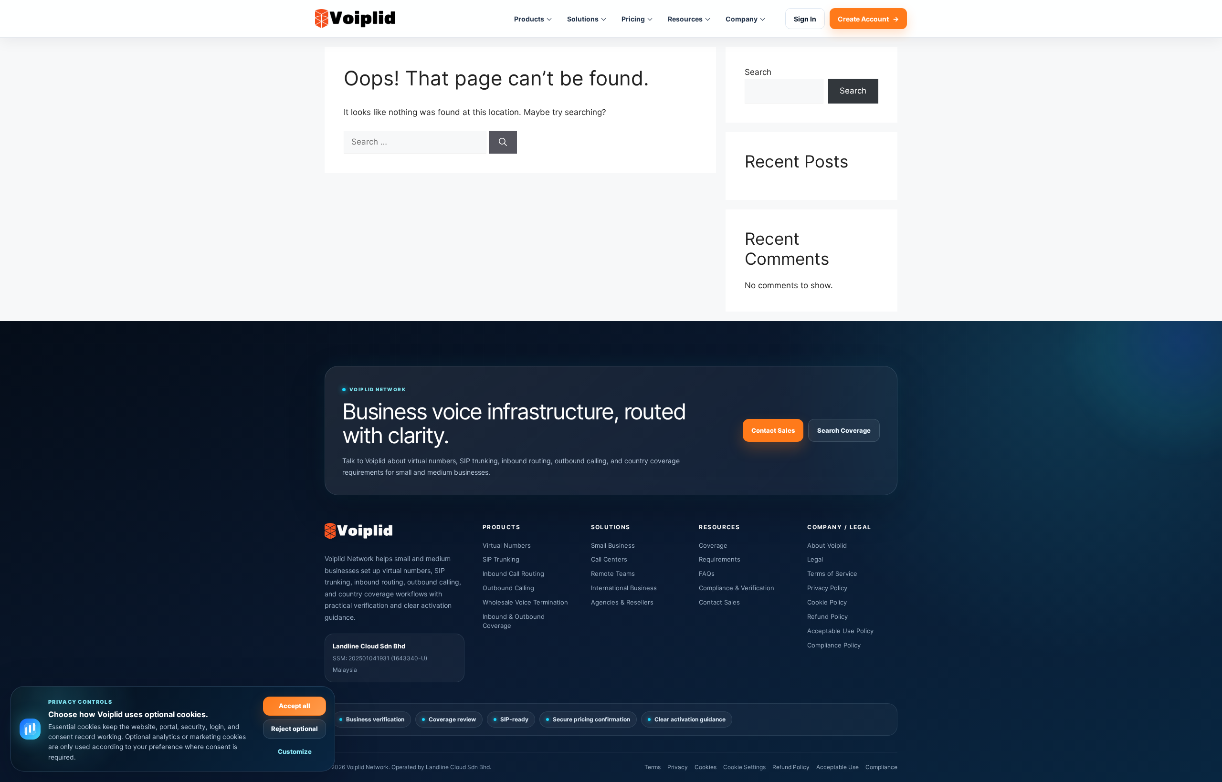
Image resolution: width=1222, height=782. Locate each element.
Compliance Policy (834, 645)
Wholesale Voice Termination (525, 602)
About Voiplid (827, 545)
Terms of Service (832, 573)
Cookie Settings (744, 767)
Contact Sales (773, 430)
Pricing (633, 19)
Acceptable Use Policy (840, 631)
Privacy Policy (827, 588)
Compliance (881, 767)
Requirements (719, 559)
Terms (652, 767)
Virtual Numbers (507, 545)
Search (758, 72)
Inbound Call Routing (513, 573)
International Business (624, 588)
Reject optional (294, 728)
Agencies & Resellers (622, 602)
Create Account (868, 19)
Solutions (583, 19)
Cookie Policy (827, 602)
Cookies (705, 767)
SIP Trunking (501, 559)
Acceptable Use (837, 767)
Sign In (805, 19)
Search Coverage (844, 430)
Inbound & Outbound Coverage (514, 621)
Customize (295, 751)
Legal (815, 559)
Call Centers (609, 559)
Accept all (294, 705)
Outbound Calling (508, 588)
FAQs (707, 573)
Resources (685, 19)
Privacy (677, 767)
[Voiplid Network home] (355, 19)
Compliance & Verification (736, 588)
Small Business (613, 545)
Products (529, 19)
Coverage (713, 545)
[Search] (503, 142)
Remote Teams (613, 573)
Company (742, 19)
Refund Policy (827, 616)
